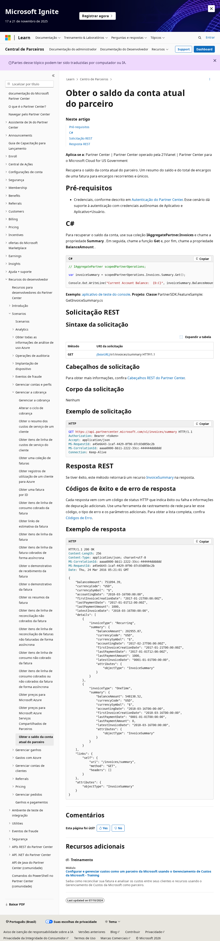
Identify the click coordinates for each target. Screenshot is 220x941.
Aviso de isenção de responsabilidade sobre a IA (38, 932)
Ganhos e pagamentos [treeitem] (31, 802)
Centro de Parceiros (94, 79)
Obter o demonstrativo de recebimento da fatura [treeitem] (35, 571)
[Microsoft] (8, 37)
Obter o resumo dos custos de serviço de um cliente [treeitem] (36, 426)
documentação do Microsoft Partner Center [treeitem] (29, 96)
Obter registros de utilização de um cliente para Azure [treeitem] (36, 476)
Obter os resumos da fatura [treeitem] (34, 600)
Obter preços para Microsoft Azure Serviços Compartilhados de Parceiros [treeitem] (32, 718)
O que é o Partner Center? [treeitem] (27, 106)
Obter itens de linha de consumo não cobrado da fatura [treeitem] (35, 658)
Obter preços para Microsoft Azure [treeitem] (32, 697)
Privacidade (153, 932)
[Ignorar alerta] (211, 8)
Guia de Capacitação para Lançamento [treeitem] (27, 146)
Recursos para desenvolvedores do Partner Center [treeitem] (32, 292)
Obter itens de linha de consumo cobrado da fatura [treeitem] (35, 508)
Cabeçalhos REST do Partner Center (156, 378)
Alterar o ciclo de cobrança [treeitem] (31, 410)
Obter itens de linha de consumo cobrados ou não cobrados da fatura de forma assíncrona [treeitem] (36, 679)
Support (184, 49)
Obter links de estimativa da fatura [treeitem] (33, 523)
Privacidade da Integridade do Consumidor (34, 938)
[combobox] (29, 84)
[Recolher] (53, 75)
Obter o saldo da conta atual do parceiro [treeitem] (36, 739)
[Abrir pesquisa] (200, 38)
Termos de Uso (84, 938)
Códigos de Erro (79, 518)
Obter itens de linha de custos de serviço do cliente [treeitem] (35, 445)
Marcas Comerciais (114, 938)
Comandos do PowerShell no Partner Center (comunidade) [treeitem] (32, 881)
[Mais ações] (209, 79)
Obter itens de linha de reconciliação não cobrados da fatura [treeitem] (35, 615)
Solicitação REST (80, 138)
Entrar (210, 37)
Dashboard (204, 49)
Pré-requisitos (79, 127)
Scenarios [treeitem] (22, 321)
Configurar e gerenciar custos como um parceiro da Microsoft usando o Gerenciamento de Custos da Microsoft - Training (138, 873)
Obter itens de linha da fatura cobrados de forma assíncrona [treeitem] (35, 552)
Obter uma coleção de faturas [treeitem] (35, 460)
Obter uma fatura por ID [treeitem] (31, 492)
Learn (70, 79)
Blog (113, 932)
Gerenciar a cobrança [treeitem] (34, 400)
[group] (140, 275)
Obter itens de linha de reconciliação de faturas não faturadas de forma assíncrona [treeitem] (36, 637)
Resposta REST (79, 144)
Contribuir (132, 932)
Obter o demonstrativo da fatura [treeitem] (35, 587)
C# (71, 132)
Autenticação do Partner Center (157, 199)
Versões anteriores (91, 932)
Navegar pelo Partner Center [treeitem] (29, 114)
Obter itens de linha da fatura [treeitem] (35, 537)
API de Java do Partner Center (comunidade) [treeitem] (28, 865)
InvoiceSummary (160, 477)
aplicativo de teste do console (106, 294)
